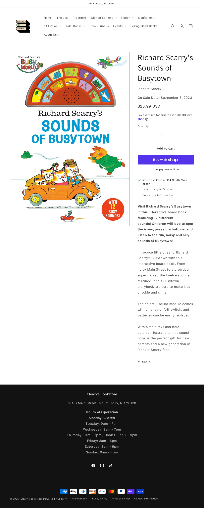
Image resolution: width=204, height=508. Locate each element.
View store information (157, 195)
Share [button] (146, 362)
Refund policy (79, 498)
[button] (104, 18)
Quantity (143, 126)
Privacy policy (99, 498)
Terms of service (120, 498)
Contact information (146, 498)
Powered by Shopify (55, 498)
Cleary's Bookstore (32, 498)
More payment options (165, 169)
